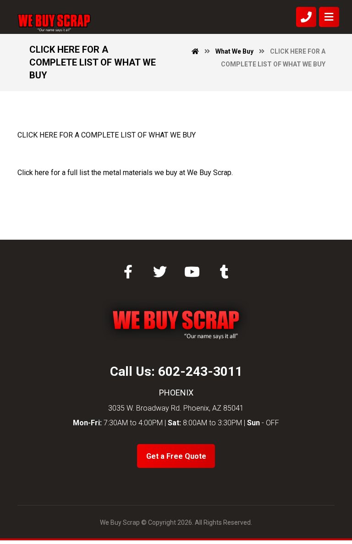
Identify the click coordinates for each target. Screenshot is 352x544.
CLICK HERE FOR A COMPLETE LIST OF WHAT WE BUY (106, 135)
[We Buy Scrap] (54, 23)
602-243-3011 (200, 371)
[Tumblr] (224, 272)
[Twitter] (160, 272)
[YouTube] (192, 272)
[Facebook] (128, 272)
